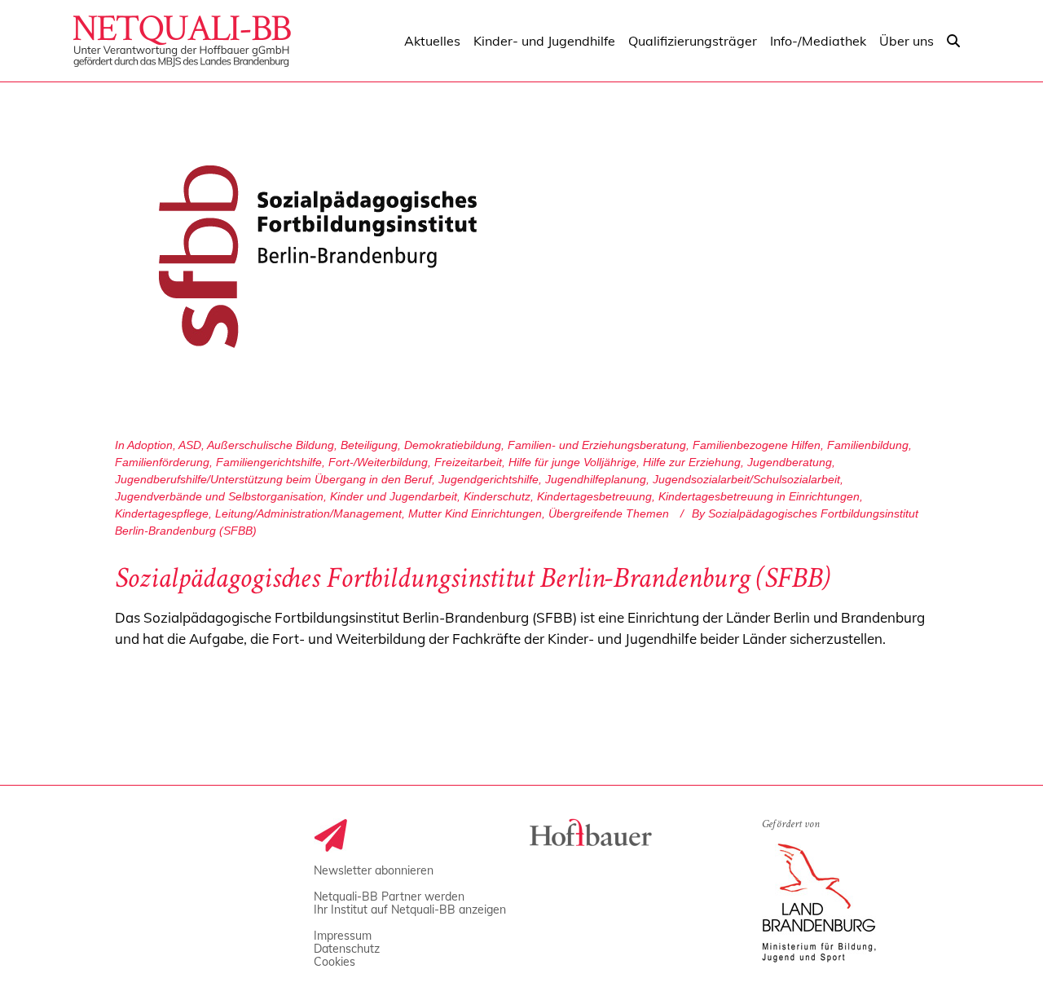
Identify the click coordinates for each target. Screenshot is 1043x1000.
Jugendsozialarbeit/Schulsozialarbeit (746, 479)
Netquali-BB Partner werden (389, 896)
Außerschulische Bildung (270, 445)
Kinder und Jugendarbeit (393, 496)
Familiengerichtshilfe (269, 462)
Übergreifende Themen (608, 513)
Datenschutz (347, 948)
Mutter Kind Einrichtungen (475, 513)
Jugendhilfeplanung (595, 479)
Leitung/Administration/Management (308, 513)
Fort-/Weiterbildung (378, 462)
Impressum (343, 935)
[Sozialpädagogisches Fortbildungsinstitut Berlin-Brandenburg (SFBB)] (317, 256)
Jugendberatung (789, 462)
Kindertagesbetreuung (594, 496)
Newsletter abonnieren (373, 870)
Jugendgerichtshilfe (488, 479)
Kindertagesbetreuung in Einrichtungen (759, 496)
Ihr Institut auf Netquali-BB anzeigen (410, 909)
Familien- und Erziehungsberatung (597, 445)
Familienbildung (868, 445)
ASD (189, 445)
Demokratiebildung (452, 445)
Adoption (150, 445)
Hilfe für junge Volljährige (572, 462)
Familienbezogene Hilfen (757, 445)
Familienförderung (162, 462)
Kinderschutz (497, 496)
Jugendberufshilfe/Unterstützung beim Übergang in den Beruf (273, 479)
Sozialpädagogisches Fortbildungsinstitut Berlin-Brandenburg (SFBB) (472, 581)
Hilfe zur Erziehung (692, 462)
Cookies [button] (334, 961)
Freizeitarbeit (468, 462)
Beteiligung (369, 445)
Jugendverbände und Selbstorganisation (219, 496)
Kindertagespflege (162, 513)
